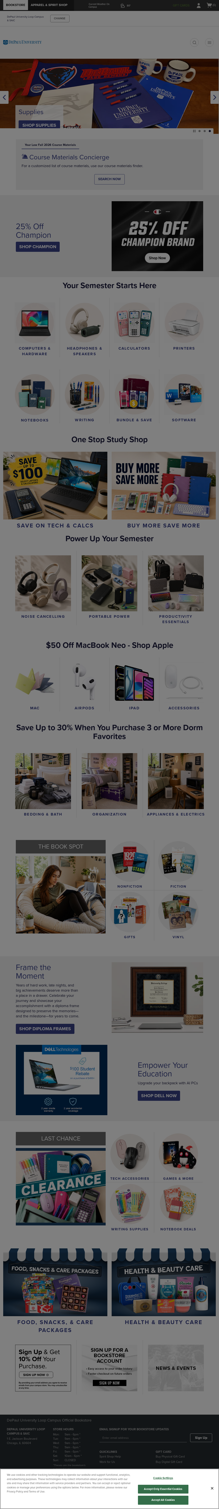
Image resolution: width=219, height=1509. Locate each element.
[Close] (212, 1488)
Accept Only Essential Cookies (163, 1489)
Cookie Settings (163, 1478)
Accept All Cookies (163, 1500)
